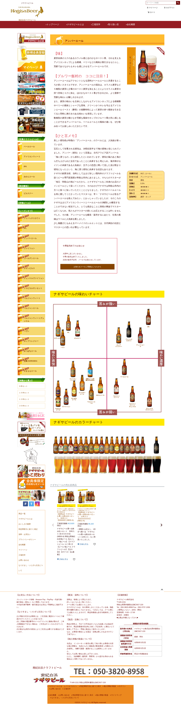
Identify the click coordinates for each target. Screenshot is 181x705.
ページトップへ (162, 590)
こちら (76, 602)
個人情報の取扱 (110, 686)
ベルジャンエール (31, 308)
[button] (53, 525)
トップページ (53, 24)
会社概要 (131, 24)
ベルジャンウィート (32, 298)
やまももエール (30, 371)
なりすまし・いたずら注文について (65, 698)
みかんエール (29, 177)
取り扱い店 (113, 24)
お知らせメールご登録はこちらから (87, 267)
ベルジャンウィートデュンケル (34, 319)
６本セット (23, 386)
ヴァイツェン (29, 248)
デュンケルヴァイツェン (34, 278)
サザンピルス (29, 268)
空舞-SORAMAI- (31, 361)
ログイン (122, 686)
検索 (178, 3)
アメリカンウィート (32, 156)
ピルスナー (28, 193)
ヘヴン (26, 331)
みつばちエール (30, 351)
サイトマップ (116, 695)
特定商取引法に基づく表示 (90, 686)
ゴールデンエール (31, 258)
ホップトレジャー (31, 341)
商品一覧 (22, 514)
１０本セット (24, 393)
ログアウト (170, 8)
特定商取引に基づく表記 (28, 529)
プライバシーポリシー (27, 539)
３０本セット (24, 406)
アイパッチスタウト (32, 218)
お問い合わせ (24, 560)
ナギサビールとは (75, 24)
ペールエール (29, 146)
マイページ (153, 8)
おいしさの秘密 (25, 524)
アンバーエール (30, 238)
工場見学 (96, 24)
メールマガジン (71, 686)
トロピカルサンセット (33, 288)
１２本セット (24, 399)
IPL (25, 228)
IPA (25, 166)
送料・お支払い (25, 534)
